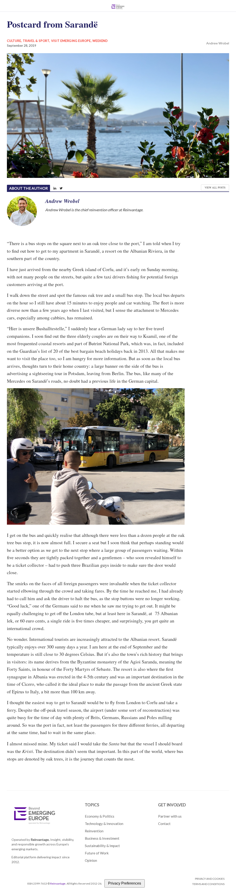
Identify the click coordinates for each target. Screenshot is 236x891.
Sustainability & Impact (102, 846)
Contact (164, 824)
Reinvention (94, 831)
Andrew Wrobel (217, 43)
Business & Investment (102, 838)
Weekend (100, 41)
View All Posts (215, 187)
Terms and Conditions (208, 884)
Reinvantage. (40, 840)
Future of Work (97, 853)
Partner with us (170, 816)
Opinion (91, 860)
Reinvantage (57, 883)
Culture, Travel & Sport (28, 41)
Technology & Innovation (104, 824)
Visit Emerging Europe (71, 41)
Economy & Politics (99, 816)
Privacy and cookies (209, 878)
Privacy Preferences (124, 883)
